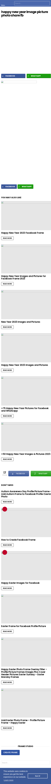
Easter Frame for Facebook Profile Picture (23, 626)
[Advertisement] (25, 152)
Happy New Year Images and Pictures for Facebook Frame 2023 (23, 277)
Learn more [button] (8, 780)
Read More (7, 238)
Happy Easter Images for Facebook (20, 583)
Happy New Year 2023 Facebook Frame (22, 233)
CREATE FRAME (10, 752)
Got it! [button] (37, 776)
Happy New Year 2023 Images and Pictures (24, 365)
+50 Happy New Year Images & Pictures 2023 (25, 454)
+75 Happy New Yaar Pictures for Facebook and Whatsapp (25, 409)
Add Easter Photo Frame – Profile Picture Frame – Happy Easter (23, 721)
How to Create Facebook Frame (18, 539)
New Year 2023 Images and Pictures (20, 322)
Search (47, 3)
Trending (4, 509)
